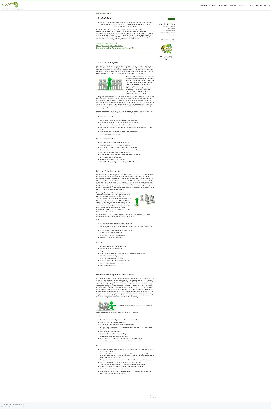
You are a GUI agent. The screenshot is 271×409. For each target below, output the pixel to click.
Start (97, 13)
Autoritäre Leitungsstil (106, 43)
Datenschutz (153, 393)
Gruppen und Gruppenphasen (167, 32)
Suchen (173, 16)
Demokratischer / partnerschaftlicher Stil (115, 48)
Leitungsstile (103, 13)
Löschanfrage (153, 397)
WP (9, 406)
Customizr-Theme (24, 406)
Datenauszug (153, 395)
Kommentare (171, 28)
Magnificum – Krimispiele (169, 26)
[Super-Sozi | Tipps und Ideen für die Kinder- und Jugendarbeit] (10, 4)
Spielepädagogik (171, 34)
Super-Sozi (8, 404)
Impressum (152, 391)
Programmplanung (170, 30)
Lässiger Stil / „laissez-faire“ (109, 45)
